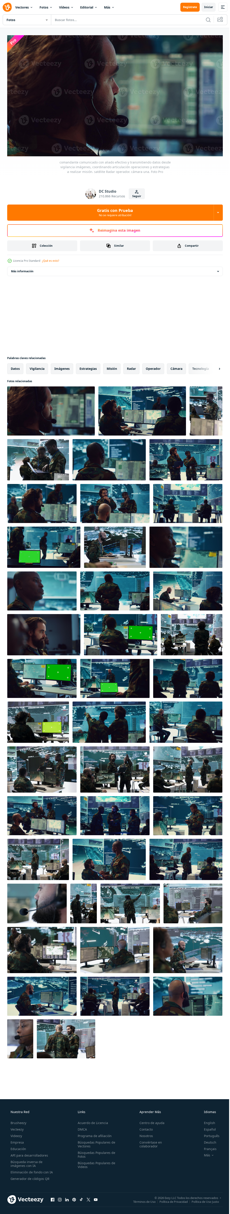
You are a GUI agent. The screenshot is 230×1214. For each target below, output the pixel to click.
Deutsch (207, 1140)
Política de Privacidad (170, 1200)
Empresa (16, 1140)
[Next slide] (212, 366)
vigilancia (37, 366)
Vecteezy (16, 1127)
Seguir (135, 194)
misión (112, 366)
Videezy (16, 1134)
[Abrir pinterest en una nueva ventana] (74, 1197)
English (206, 1121)
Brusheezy (18, 1121)
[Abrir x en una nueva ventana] (88, 1197)
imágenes (62, 366)
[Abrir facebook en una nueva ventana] (52, 1197)
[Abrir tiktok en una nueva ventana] (81, 1197)
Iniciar (205, 7)
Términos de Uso (141, 1200)
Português (209, 1134)
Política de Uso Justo (202, 1200)
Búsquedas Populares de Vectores (95, 1142)
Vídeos (64, 7)
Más (107, 7)
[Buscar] (205, 19)
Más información (22, 269)
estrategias (88, 366)
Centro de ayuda (149, 1121)
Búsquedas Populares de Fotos (95, 1153)
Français (207, 1147)
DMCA (81, 1127)
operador (153, 366)
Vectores (22, 7)
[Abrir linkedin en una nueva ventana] (67, 1197)
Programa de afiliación (93, 1134)
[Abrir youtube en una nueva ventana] (95, 1197)
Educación (18, 1147)
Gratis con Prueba (113, 210)
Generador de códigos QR (29, 1177)
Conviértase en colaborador (148, 1142)
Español (207, 1127)
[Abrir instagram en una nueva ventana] (60, 1197)
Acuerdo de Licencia (91, 1121)
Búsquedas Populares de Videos (95, 1163)
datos (15, 366)
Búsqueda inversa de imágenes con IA (26, 1162)
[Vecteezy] (7, 7)
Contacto (143, 1127)
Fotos (44, 7)
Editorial (86, 7)
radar (131, 366)
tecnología (200, 366)
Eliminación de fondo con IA (31, 1170)
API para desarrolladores (29, 1153)
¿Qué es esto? (50, 259)
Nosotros (144, 1134)
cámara (176, 366)
